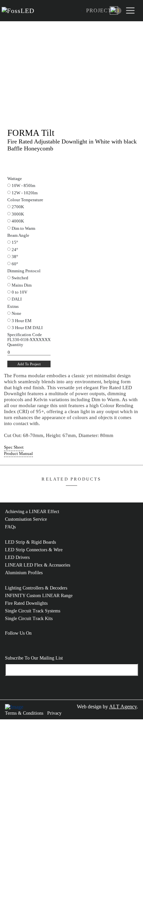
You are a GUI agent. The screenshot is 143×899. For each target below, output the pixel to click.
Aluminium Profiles (24, 572)
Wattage (14, 178)
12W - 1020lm (25, 193)
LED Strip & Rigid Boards (30, 542)
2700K (18, 207)
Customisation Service (26, 519)
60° (15, 264)
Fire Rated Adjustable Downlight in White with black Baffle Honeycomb (72, 145)
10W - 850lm (23, 185)
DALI (17, 299)
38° (15, 256)
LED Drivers (17, 557)
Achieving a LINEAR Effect (32, 511)
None (16, 313)
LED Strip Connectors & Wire (34, 549)
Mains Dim (22, 285)
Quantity (15, 344)
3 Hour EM (22, 320)
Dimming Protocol (24, 271)
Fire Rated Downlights (26, 603)
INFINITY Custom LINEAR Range (38, 595)
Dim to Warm (23, 228)
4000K (18, 221)
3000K (18, 214)
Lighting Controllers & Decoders (36, 587)
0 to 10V (19, 292)
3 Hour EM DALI (27, 327)
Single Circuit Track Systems (32, 610)
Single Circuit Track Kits (29, 618)
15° (15, 242)
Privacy (54, 713)
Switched (20, 278)
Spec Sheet (14, 447)
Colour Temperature (25, 200)
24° (15, 249)
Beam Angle (18, 235)
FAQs (10, 526)
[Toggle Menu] (131, 10)
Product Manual (18, 453)
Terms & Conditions (24, 713)
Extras (13, 306)
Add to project (29, 364)
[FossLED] (19, 11)
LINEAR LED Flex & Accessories (37, 565)
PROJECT (98, 10)
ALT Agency (123, 706)
